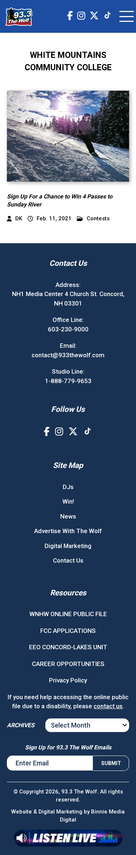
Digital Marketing (68, 545)
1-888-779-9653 (68, 381)
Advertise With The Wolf (68, 531)
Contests (98, 218)
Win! (68, 501)
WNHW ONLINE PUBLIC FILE (68, 614)
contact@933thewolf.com (68, 355)
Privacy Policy (68, 680)
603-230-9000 (68, 329)
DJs (68, 486)
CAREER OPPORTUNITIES (68, 663)
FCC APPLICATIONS (68, 630)
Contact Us (68, 560)
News (68, 516)
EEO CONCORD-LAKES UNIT (68, 647)
